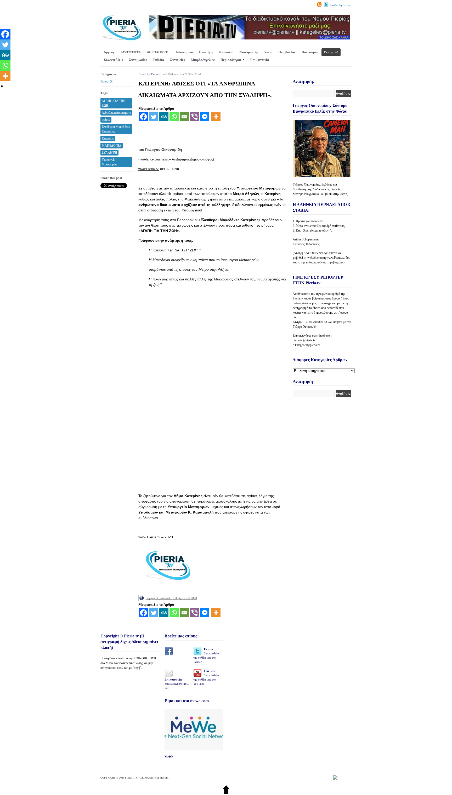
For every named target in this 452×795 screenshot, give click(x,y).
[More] (216, 116)
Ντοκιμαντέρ (248, 52)
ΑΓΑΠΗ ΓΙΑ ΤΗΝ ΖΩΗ (114, 103)
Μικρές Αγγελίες (202, 60)
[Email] (184, 116)
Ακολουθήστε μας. (341, 5)
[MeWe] (163, 116)
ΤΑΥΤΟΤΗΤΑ (130, 52)
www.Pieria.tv (148, 169)
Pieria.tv (156, 74)
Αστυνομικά (184, 52)
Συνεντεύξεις (113, 60)
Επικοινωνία (259, 60)
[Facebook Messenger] (204, 116)
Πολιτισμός (310, 52)
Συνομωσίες (138, 60)
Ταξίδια (158, 60)
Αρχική (109, 52)
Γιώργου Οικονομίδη (163, 149)
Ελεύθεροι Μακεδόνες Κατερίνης (116, 129)
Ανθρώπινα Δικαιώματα (116, 112)
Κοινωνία (226, 52)
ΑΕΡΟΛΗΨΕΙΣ (158, 52)
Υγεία (268, 52)
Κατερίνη (108, 138)
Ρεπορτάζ (331, 52)
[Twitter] (153, 116)
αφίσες (106, 120)
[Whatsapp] (174, 116)
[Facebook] (143, 116)
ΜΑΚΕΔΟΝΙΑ (111, 145)
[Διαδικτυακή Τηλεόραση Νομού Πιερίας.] (122, 40)
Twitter (206, 655)
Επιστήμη (206, 52)
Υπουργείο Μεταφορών (109, 162)
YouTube (206, 677)
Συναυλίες (177, 60)
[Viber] (194, 116)
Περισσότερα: (231, 60)
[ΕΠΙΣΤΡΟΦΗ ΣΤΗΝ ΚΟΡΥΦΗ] (226, 793)
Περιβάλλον (287, 52)
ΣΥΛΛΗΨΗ (109, 152)
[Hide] (2, 86)
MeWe (169, 757)
